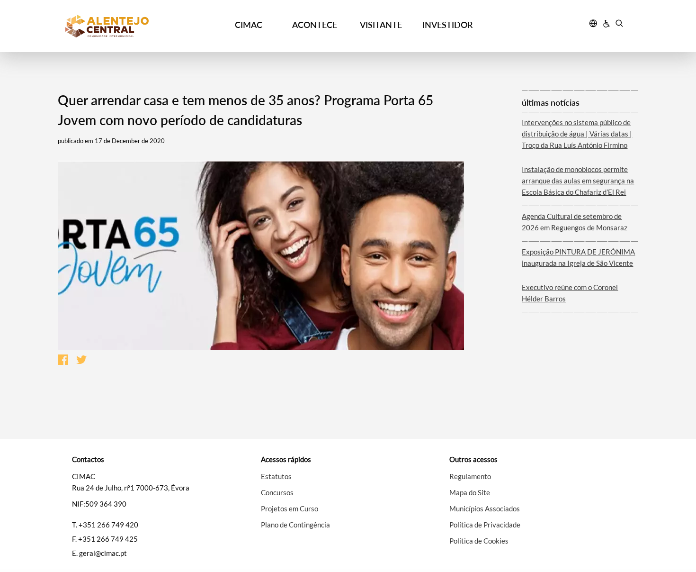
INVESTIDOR (447, 24)
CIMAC (248, 24)
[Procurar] (619, 24)
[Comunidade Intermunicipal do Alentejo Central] (135, 26)
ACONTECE (314, 24)
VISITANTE (381, 24)
